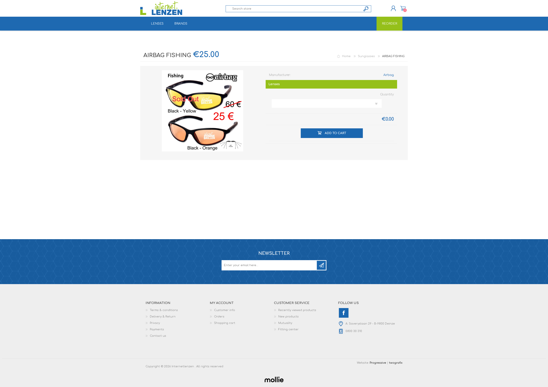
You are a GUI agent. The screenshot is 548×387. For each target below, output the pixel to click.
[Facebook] (343, 313)
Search (366, 9)
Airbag (388, 75)
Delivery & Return (163, 316)
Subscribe (321, 265)
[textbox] (293, 9)
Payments (157, 329)
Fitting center (288, 329)
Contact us (158, 335)
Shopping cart (403, 8)
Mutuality (285, 323)
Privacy (155, 323)
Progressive (378, 362)
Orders (219, 316)
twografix (395, 362)
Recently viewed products (297, 310)
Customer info (224, 310)
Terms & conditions (164, 310)
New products (288, 316)
